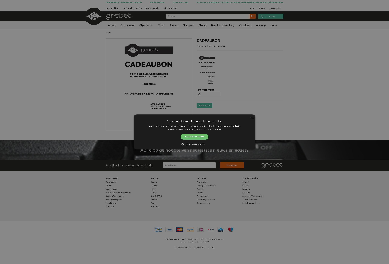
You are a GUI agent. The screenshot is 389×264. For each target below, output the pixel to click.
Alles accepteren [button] (194, 136)
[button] (194, 144)
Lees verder (217, 129)
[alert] (194, 132)
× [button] (252, 118)
